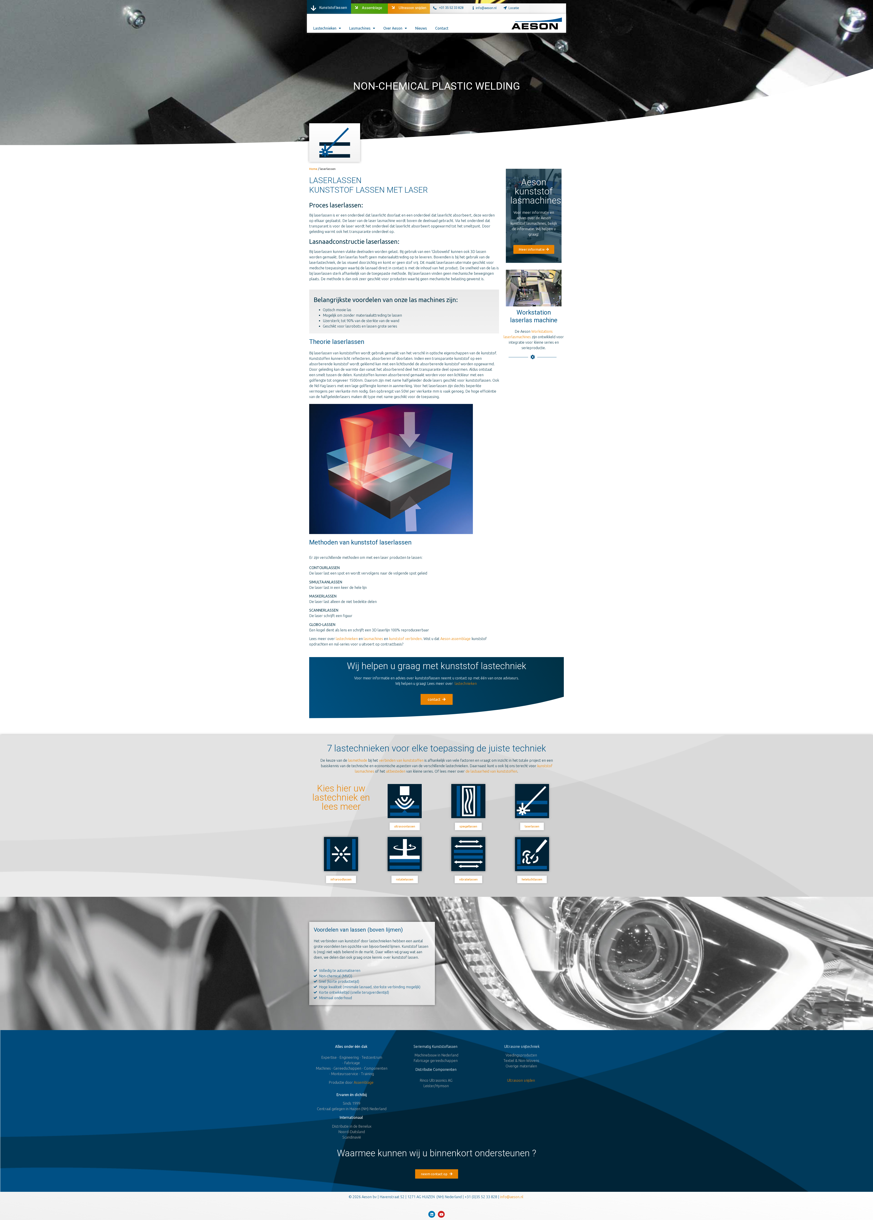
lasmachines (373, 639)
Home (313, 169)
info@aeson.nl (486, 8)
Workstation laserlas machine (533, 316)
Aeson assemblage (455, 639)
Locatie (514, 8)
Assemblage (372, 8)
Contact (441, 28)
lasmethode (357, 760)
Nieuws (421, 28)
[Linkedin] (431, 1214)
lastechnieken (347, 639)
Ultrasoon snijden (412, 8)
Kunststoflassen (333, 7)
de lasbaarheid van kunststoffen (491, 771)
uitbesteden (395, 771)
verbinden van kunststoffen (401, 760)
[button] (533, 249)
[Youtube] (441, 1214)
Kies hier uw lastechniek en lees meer (341, 797)
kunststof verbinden (405, 639)
